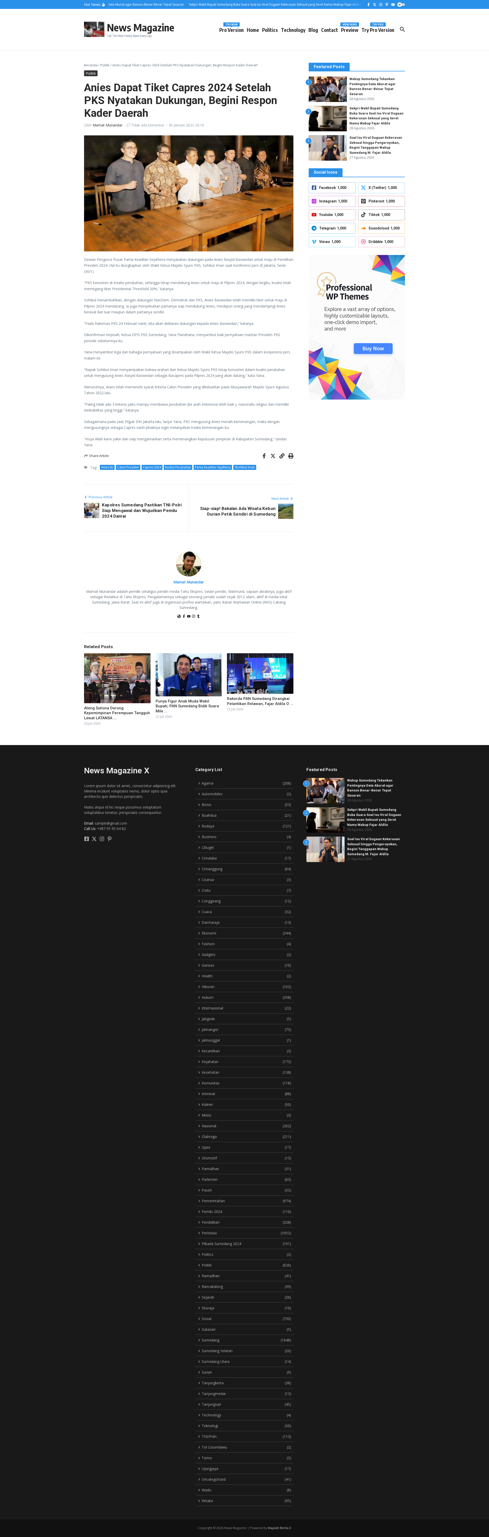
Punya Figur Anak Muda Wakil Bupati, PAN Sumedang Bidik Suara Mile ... (187, 706)
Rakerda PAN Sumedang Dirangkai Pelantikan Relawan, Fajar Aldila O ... (260, 701)
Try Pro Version (377, 29)
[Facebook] (184, 616)
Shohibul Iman (245, 467)
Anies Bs (107, 467)
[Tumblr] (198, 616)
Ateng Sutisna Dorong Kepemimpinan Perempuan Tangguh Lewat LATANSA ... (117, 713)
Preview (349, 29)
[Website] (179, 616)
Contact (329, 30)
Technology (293, 30)
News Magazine (140, 27)
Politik (105, 65)
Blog (313, 30)
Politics (270, 30)
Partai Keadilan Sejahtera (213, 467)
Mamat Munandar (108, 125)
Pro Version (231, 29)
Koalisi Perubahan (178, 467)
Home (253, 30)
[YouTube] (189, 616)
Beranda (91, 65)
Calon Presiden (128, 467)
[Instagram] (193, 616)
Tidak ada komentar (147, 125)
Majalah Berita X (279, 1528)
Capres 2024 (152, 467)
